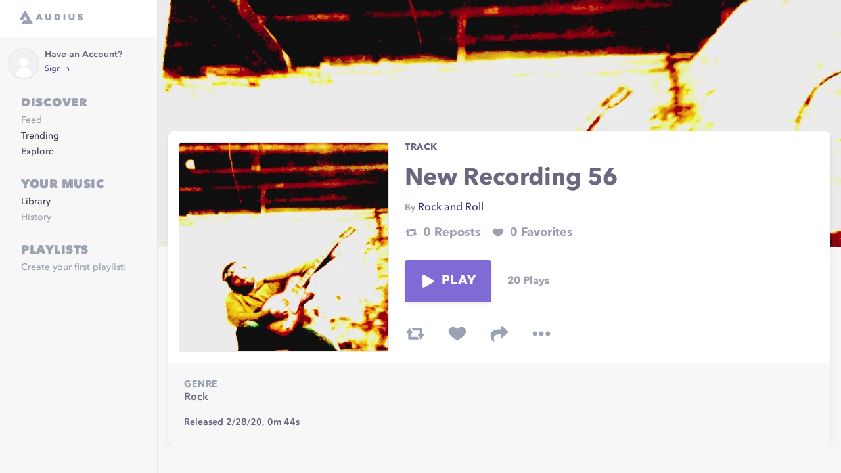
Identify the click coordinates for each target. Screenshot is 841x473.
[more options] (541, 333)
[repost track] (415, 333)
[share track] (499, 333)
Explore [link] (37, 151)
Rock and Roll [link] (451, 207)
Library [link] (36, 201)
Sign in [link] (57, 69)
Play (459, 281)
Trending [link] (40, 136)
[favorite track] (457, 333)
